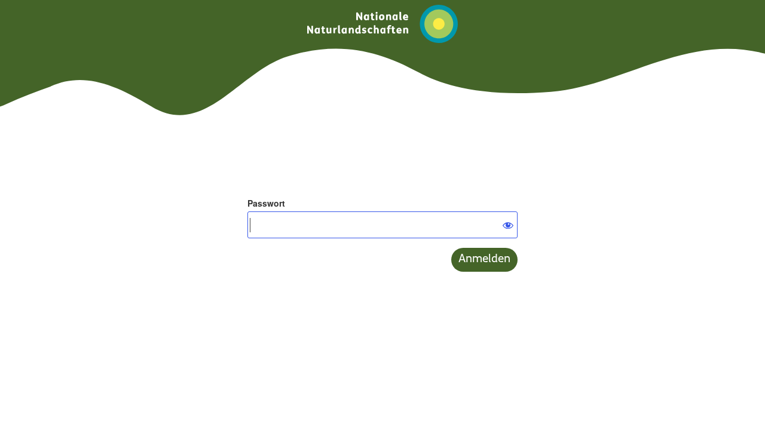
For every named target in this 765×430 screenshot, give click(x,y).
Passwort (266, 203)
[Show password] (506, 223)
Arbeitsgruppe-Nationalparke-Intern (382, 24)
